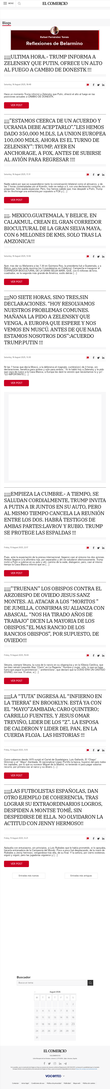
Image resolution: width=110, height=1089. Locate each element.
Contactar (15, 1083)
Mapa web (76, 1083)
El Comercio (55, 1051)
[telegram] (65, 1063)
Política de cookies (89, 1083)
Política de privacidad (54, 1083)
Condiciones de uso (37, 1083)
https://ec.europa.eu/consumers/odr (86, 1069)
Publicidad (67, 1083)
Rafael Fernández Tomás (54, 37)
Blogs (6, 23)
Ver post (16, 105)
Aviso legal (25, 1083)
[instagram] (54, 1063)
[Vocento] (55, 1076)
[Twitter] (49, 1063)
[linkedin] (60, 1063)
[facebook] (44, 1063)
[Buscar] (90, 983)
